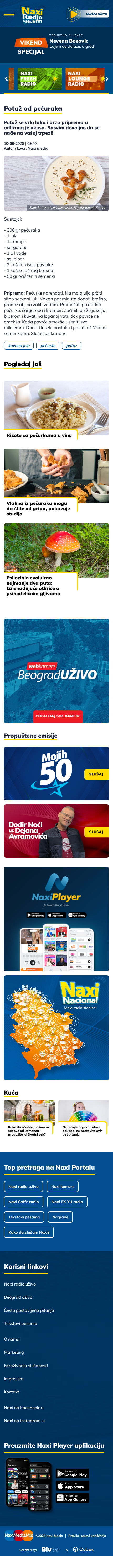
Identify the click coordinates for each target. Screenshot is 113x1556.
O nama (11, 1339)
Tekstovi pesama (24, 1216)
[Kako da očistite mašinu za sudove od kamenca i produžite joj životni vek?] (29, 1113)
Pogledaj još (23, 364)
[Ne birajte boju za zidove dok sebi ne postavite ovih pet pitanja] (83, 1113)
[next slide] (106, 78)
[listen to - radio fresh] (32, 78)
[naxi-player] (56, 919)
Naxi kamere (62, 1186)
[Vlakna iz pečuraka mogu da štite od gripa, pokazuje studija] (56, 476)
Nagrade (60, 1216)
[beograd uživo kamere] (56, 671)
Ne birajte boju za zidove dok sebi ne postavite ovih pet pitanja (82, 1130)
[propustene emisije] (56, 773)
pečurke (47, 345)
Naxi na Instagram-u (24, 1420)
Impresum (13, 1378)
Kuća (11, 1092)
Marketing (14, 1352)
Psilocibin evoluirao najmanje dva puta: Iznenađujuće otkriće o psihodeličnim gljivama (33, 585)
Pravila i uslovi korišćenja (87, 1536)
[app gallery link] (72, 1498)
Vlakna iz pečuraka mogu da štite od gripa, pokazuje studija (38, 508)
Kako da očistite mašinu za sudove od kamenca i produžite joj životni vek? (28, 1130)
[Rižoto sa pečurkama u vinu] (56, 408)
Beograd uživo (18, 1297)
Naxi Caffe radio (23, 1201)
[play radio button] (88, 15)
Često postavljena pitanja (29, 1310)
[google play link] (72, 1474)
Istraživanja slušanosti (26, 1365)
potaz (71, 345)
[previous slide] (6, 78)
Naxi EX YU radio (67, 1201)
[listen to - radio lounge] (80, 78)
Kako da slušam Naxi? (28, 1232)
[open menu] (9, 15)
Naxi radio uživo (23, 1186)
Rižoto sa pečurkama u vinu (39, 435)
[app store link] (72, 1486)
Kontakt (11, 1391)
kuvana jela (18, 345)
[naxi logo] (33, 14)
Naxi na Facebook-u (23, 1407)
